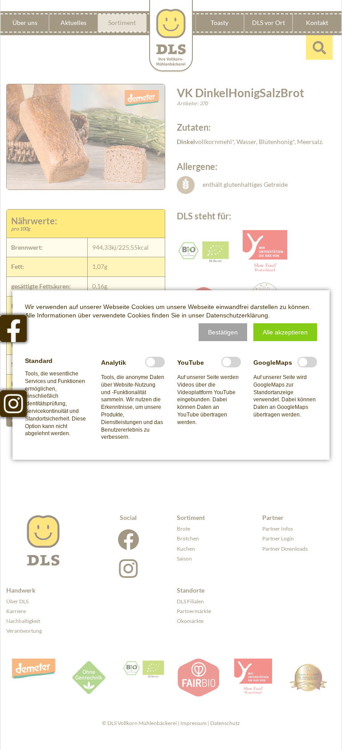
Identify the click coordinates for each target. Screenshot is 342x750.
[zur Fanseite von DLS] (13, 328)
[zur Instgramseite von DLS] (13, 403)
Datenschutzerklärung (237, 315)
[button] (223, 332)
